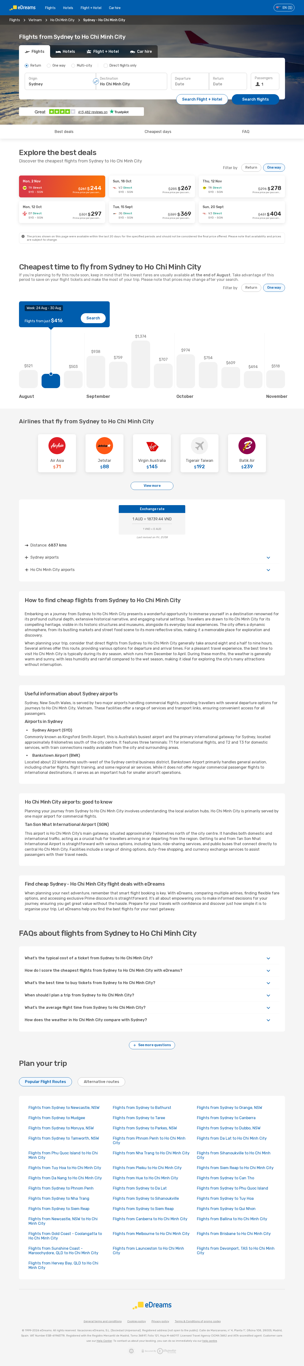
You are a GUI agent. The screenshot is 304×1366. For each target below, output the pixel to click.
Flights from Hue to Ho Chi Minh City (145, 1178)
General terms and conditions (103, 1321)
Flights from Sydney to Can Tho (225, 1178)
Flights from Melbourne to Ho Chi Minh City (151, 1233)
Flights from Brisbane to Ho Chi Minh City (234, 1233)
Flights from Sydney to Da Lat (140, 1188)
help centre (209, 1340)
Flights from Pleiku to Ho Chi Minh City (147, 1168)
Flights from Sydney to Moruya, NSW (61, 1128)
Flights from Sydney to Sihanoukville (146, 1198)
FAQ (245, 131)
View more (152, 486)
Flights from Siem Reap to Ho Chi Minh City (235, 1168)
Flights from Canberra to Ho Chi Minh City (150, 1219)
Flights (50, 8)
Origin (33, 79)
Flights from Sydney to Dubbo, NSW (229, 1128)
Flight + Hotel (91, 8)
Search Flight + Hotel (202, 99)
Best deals (64, 131)
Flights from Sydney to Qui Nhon (226, 1208)
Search (93, 318)
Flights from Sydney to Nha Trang (58, 1198)
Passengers (264, 78)
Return (218, 79)
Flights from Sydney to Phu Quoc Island (232, 1188)
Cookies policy (136, 1321)
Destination (109, 79)
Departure (183, 79)
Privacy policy (160, 1321)
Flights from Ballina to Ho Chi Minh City (232, 1219)
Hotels (68, 8)
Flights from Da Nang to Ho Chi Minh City (65, 1178)
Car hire (115, 8)
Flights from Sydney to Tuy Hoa (225, 1198)
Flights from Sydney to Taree (139, 1118)
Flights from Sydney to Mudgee (56, 1118)
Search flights (255, 99)
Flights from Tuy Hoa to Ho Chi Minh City (64, 1168)
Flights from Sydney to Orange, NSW (229, 1107)
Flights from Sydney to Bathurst (142, 1107)
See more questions (154, 1045)
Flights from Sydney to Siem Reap (58, 1208)
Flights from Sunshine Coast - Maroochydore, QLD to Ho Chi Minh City (63, 1250)
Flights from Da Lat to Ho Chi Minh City (232, 1138)
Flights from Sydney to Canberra (226, 1118)
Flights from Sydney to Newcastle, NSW (64, 1107)
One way (274, 168)
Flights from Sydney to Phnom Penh (61, 1188)
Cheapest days (158, 131)
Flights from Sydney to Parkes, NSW (145, 1128)
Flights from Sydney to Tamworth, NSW (63, 1138)
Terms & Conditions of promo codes (198, 1321)
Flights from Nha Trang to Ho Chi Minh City (151, 1153)
